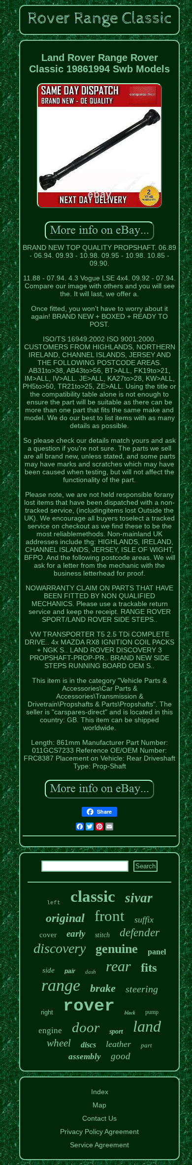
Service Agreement (99, 1145)
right (47, 1012)
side (48, 970)
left (54, 903)
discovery (59, 948)
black (130, 1012)
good (120, 1056)
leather (118, 1044)
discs (88, 1045)
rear (118, 966)
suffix (144, 919)
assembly (84, 1056)
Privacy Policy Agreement (99, 1131)
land (147, 1026)
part (146, 1045)
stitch (102, 935)
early (75, 933)
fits (149, 967)
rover (89, 1006)
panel (157, 952)
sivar (139, 897)
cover (48, 935)
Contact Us (99, 1118)
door (85, 1027)
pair (69, 971)
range (60, 985)
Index (99, 1092)
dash (90, 972)
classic (92, 896)
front (110, 915)
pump (152, 1012)
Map (99, 1105)
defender (140, 932)
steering (142, 988)
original (65, 918)
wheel (59, 1043)
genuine (117, 949)
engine (50, 1030)
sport (116, 1031)
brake (103, 988)
